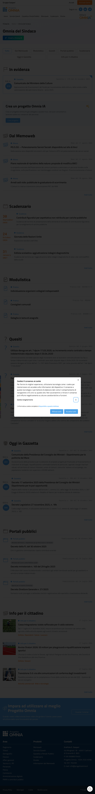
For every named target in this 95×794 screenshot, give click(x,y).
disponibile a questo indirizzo (49, 406)
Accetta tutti (71, 411)
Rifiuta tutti (56, 411)
